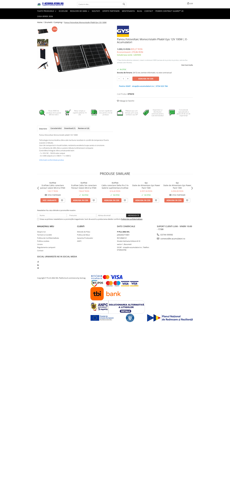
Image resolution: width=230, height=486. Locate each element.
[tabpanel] (81, 57)
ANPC (79, 241)
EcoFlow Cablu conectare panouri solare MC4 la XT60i (52, 186)
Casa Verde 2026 (45, 16)
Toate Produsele (46, 11)
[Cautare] (124, 4)
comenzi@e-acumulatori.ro (172, 238)
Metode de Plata (83, 232)
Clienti (81, 226)
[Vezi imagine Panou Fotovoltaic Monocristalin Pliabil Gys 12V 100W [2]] (42, 54)
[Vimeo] (38, 268)
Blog (139, 11)
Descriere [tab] (43, 128)
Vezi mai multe (187, 65)
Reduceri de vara (79, 11)
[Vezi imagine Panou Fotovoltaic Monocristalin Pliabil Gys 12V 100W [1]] (42, 42)
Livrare (40, 244)
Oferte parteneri (111, 11)
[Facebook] (38, 262)
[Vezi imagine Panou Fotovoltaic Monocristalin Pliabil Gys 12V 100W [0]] (42, 31)
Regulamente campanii (46, 247)
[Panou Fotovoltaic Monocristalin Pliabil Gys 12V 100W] (81, 57)
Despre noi (41, 232)
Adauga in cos (145, 78)
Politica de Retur (83, 235)
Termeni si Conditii (44, 235)
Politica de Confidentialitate (48, 238)
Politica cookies (43, 241)
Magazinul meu (45, 226)
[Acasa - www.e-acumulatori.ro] (50, 4)
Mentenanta (128, 11)
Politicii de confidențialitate (131, 219)
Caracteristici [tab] (56, 128)
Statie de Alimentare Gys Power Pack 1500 (146, 186)
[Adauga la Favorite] (62, 200)
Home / (40, 22)
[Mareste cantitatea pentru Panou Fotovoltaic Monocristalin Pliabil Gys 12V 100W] (128, 79)
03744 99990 (166, 234)
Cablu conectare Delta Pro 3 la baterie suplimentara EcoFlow (115, 186)
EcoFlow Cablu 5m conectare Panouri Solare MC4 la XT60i (84, 186)
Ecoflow (63, 11)
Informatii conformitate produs (51, 160)
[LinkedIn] (38, 265)
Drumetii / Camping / (54, 22)
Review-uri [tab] (83, 128)
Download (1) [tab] (69, 128)
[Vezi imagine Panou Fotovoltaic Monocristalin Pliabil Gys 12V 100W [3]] (42, 65)
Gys (146, 183)
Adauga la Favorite (126, 100)
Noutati (96, 11)
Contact (148, 11)
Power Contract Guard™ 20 (169, 11)
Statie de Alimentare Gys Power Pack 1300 (177, 186)
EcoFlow (53, 183)
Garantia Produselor (85, 238)
